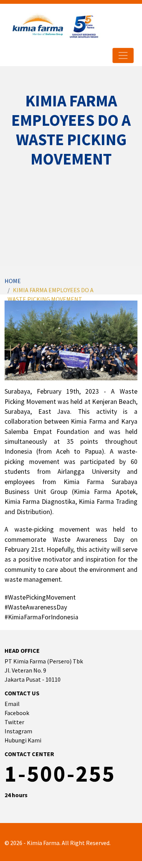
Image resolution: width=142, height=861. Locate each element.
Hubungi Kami (23, 740)
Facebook (17, 713)
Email (12, 703)
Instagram (18, 731)
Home (13, 281)
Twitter (14, 722)
